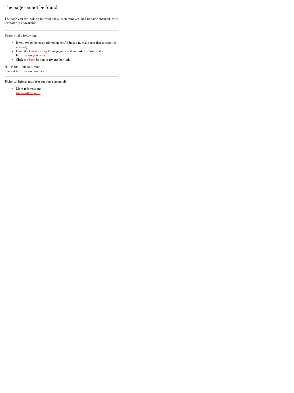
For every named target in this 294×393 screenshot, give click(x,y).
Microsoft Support (28, 93)
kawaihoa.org (38, 51)
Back (32, 59)
